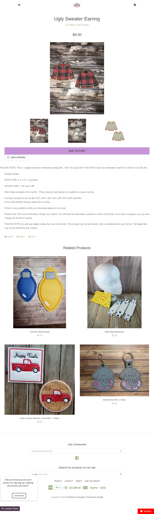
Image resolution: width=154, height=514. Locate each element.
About (79, 481)
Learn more (19, 495)
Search (58, 481)
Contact (69, 481)
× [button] (36, 474)
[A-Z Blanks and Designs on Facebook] (77, 458)
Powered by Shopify (95, 497)
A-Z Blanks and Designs (77, 25)
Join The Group (92, 481)
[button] (22, 508)
